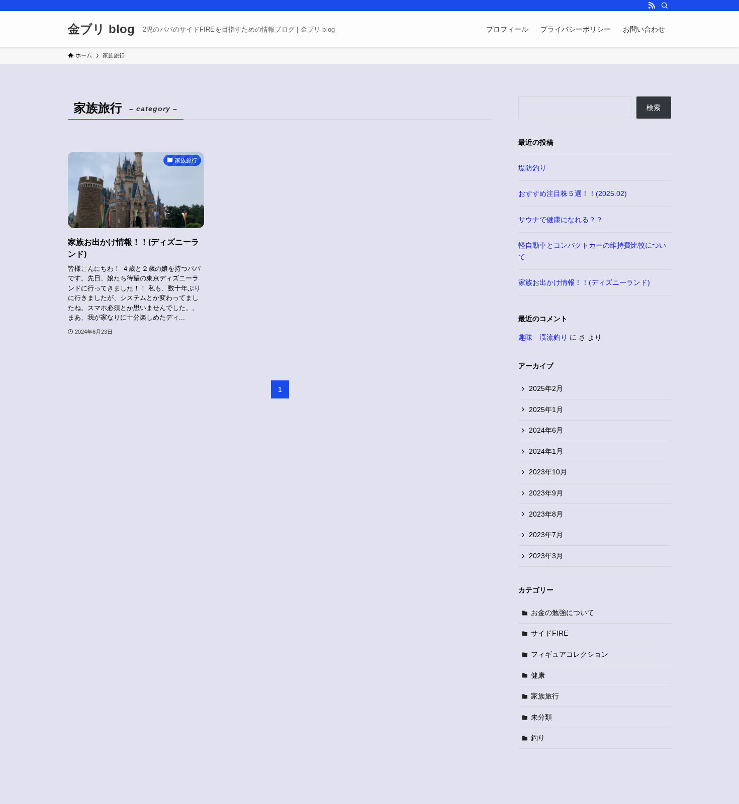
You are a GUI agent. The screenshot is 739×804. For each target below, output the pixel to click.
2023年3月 (546, 556)
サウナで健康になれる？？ (560, 220)
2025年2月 (546, 388)
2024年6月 (546, 430)
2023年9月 (546, 493)
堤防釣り (532, 168)
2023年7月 (546, 535)
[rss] (651, 5)
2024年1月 (546, 451)
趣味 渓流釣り (543, 337)
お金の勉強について (562, 613)
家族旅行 (545, 696)
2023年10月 (548, 472)
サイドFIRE (549, 633)
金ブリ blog (101, 29)
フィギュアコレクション (569, 654)
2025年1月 (546, 410)
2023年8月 (546, 514)
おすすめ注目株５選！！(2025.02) (572, 193)
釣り (538, 738)
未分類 (541, 717)
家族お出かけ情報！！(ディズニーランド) (584, 282)
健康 (538, 675)
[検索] (664, 5)
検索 (653, 108)
